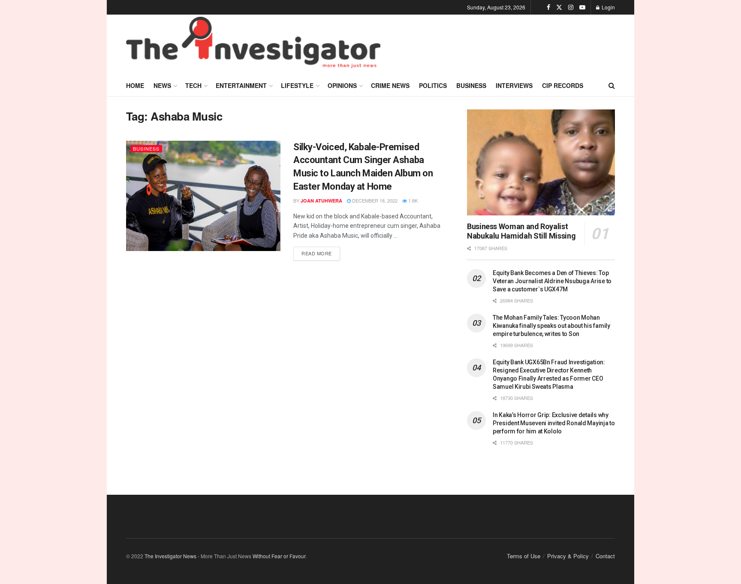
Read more (320, 252)
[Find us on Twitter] (559, 7)
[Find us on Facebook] (548, 7)
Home (135, 85)
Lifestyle (297, 85)
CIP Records (562, 85)
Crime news (390, 85)
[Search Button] (611, 85)
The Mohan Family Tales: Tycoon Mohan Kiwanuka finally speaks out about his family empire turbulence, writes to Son (551, 325)
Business (471, 85)
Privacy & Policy (568, 556)
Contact (605, 556)
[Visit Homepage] (253, 45)
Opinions (342, 85)
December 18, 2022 (374, 200)
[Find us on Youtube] (582, 7)
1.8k (412, 200)
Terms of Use (523, 556)
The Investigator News (170, 556)
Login (607, 7)
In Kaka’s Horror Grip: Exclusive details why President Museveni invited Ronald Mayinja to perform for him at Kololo (554, 423)
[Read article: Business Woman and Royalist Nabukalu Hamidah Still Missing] (541, 162)
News (162, 85)
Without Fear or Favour (279, 556)
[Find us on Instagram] (570, 7)
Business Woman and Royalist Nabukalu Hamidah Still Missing (521, 231)
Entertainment (241, 85)
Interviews (514, 85)
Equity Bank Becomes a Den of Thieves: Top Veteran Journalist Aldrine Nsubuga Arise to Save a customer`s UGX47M (552, 281)
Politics (433, 85)
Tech (193, 85)
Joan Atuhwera (321, 200)
